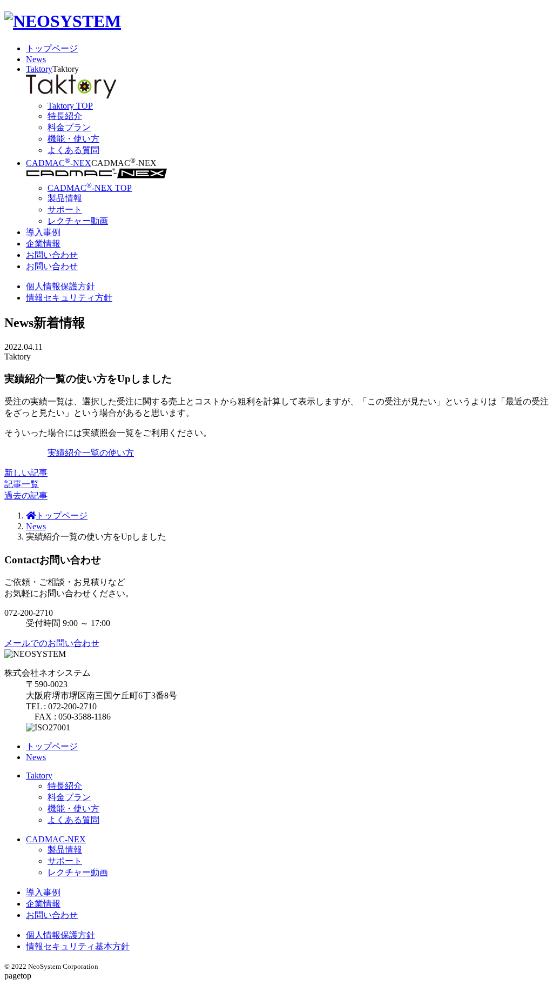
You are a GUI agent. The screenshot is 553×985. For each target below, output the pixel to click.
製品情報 (65, 849)
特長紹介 (65, 785)
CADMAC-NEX (58, 163)
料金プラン (69, 797)
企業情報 (43, 243)
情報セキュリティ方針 (69, 297)
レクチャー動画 (78, 872)
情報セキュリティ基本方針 (78, 946)
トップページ (52, 48)
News (36, 59)
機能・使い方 (73, 808)
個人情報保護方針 (60, 286)
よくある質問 (73, 819)
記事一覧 (21, 484)
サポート (65, 861)
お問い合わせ (52, 254)
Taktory (39, 69)
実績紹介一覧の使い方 (91, 452)
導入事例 (43, 232)
